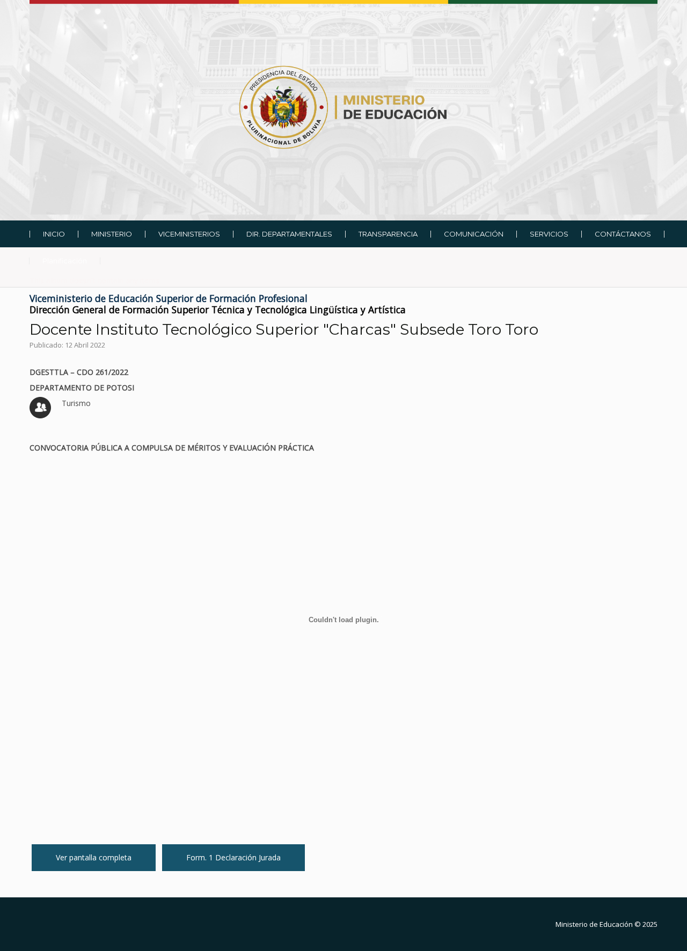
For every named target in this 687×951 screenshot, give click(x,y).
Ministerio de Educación (594, 924)
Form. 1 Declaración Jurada (233, 857)
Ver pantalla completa (93, 857)
